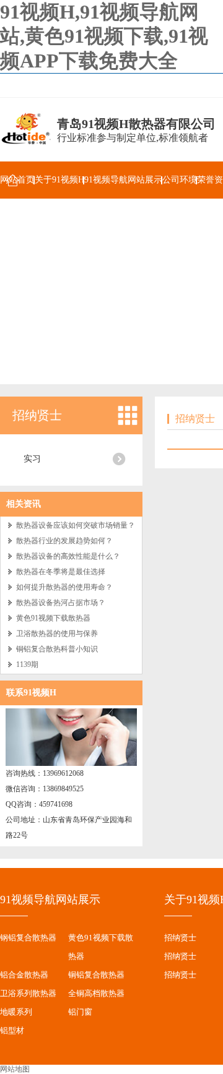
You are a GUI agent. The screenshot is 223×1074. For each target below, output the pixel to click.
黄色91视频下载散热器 (53, 618)
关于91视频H (59, 179)
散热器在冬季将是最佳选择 (60, 571)
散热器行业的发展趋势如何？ (64, 540)
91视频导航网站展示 (123, 179)
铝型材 (12, 1030)
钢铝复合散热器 (28, 937)
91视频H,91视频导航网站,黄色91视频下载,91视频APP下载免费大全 (104, 36)
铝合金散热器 (24, 974)
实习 (32, 458)
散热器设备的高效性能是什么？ (68, 556)
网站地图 (15, 1069)
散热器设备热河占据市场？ (60, 602)
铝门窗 (80, 1011)
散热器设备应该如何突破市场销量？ (75, 525)
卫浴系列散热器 (28, 993)
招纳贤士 (37, 415)
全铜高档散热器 (96, 993)
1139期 (27, 664)
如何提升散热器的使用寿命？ (64, 587)
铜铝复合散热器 (96, 974)
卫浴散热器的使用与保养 (57, 633)
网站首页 (17, 179)
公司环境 (179, 179)
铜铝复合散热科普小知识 (57, 649)
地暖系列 (16, 1011)
